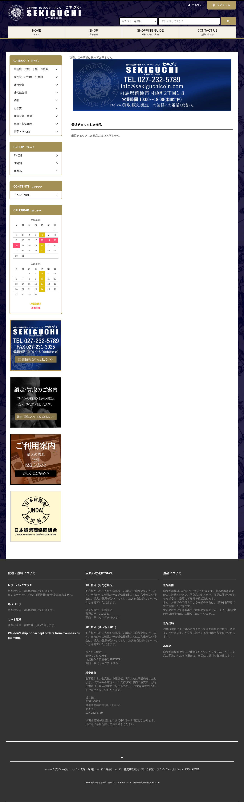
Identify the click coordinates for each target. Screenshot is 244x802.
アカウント (198, 5)
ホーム (48, 769)
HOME (36, 32)
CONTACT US (207, 32)
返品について (113, 769)
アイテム (224, 4)
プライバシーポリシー (169, 769)
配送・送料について (92, 769)
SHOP (93, 32)
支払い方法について (66, 769)
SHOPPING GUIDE (150, 32)
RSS (187, 769)
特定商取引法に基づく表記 (139, 769)
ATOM (195, 769)
